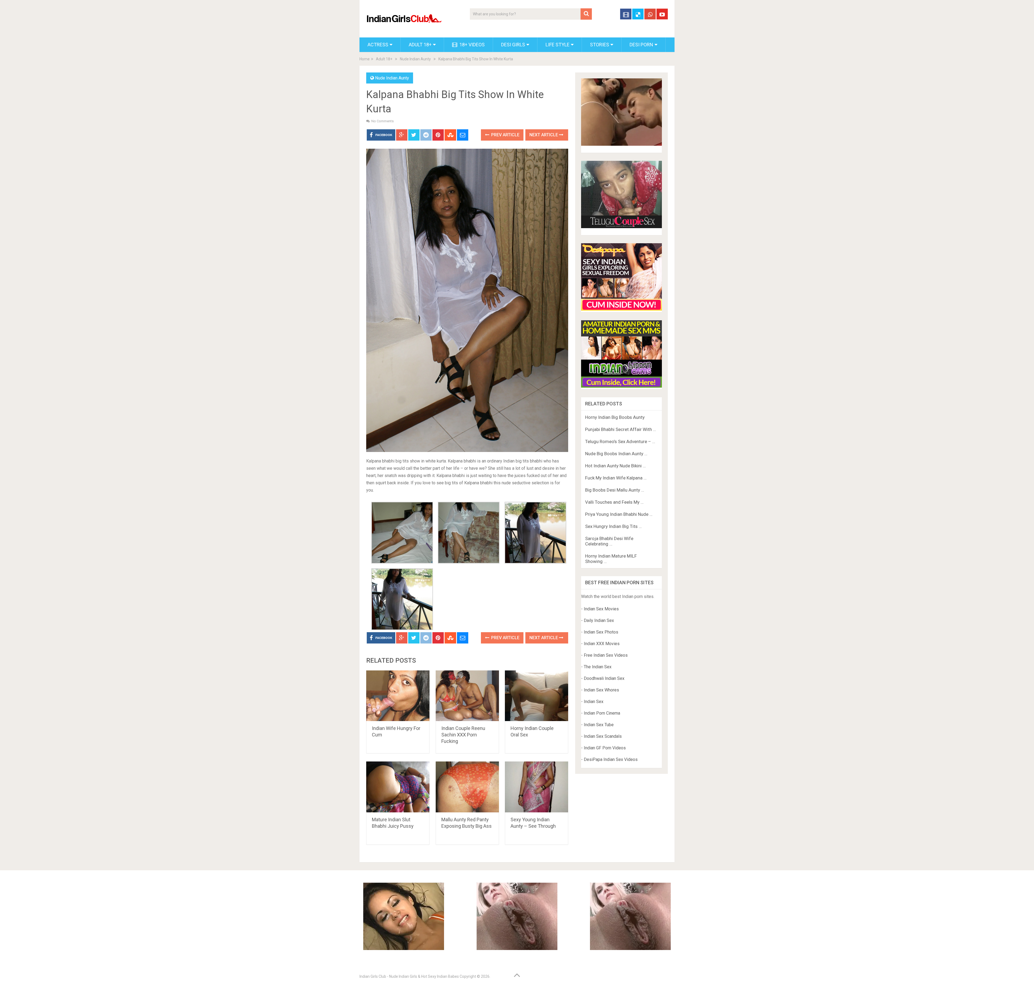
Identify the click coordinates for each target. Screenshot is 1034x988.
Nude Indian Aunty (415, 59)
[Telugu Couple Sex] (621, 226)
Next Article (544, 134)
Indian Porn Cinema (602, 713)
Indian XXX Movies (602, 643)
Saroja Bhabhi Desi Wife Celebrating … (609, 541)
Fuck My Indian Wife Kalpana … (616, 478)
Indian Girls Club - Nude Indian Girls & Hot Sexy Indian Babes (409, 976)
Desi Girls (513, 44)
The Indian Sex (598, 666)
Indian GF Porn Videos (605, 747)
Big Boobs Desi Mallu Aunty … (614, 490)
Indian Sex (593, 701)
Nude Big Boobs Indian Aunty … (616, 453)
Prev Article (504, 134)
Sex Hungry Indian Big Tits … (613, 526)
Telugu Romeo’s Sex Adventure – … (620, 441)
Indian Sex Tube (599, 724)
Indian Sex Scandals (603, 736)
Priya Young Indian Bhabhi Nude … (618, 514)
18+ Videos (471, 44)
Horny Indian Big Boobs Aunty (615, 417)
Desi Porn (641, 44)
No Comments (382, 121)
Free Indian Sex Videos (606, 655)
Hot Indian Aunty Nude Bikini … (615, 465)
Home (364, 59)
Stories (599, 44)
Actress (378, 44)
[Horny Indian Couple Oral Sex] (536, 695)
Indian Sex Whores (601, 690)
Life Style (558, 44)
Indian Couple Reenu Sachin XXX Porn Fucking (463, 734)
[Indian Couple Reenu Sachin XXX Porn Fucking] (467, 695)
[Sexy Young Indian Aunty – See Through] (536, 786)
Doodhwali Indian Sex (604, 678)
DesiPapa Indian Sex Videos (611, 759)
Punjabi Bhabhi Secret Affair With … (620, 429)
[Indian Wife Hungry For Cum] (397, 695)
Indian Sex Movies (601, 608)
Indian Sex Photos (601, 632)
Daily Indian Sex (599, 620)
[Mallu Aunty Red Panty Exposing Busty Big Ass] (467, 786)
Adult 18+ (420, 44)
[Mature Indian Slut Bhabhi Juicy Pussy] (397, 786)
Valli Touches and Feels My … (614, 502)
